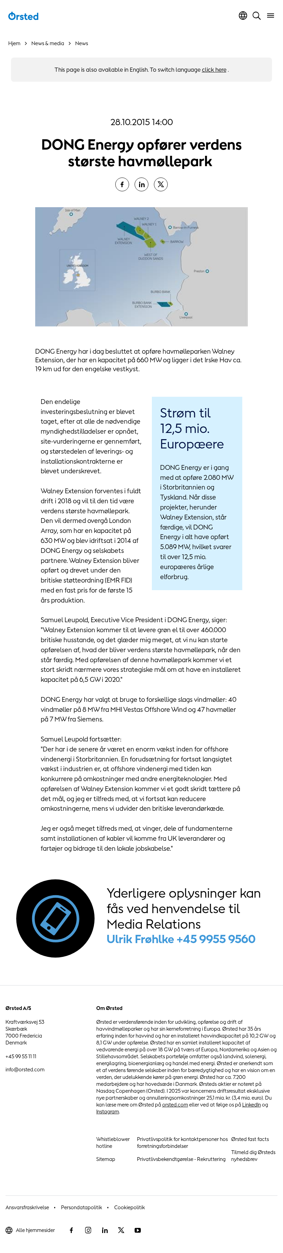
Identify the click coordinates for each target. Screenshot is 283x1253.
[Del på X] (161, 184)
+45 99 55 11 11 (21, 1056)
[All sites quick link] (243, 15)
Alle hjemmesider (35, 1230)
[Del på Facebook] (122, 184)
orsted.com (175, 1105)
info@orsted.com (25, 1069)
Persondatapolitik (81, 1207)
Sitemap (105, 1159)
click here (214, 69)
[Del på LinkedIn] (141, 184)
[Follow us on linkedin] (104, 1230)
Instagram (107, 1111)
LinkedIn (251, 1105)
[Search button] (257, 15)
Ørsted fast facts (250, 1139)
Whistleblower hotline (113, 1142)
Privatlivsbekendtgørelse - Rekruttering (181, 1159)
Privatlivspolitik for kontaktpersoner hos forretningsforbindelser (182, 1142)
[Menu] (270, 15)
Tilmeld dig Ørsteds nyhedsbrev (253, 1155)
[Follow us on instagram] (88, 1230)
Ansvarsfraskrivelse (27, 1207)
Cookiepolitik (129, 1207)
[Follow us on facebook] (71, 1230)
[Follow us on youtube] (137, 1230)
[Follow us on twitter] (121, 1230)
